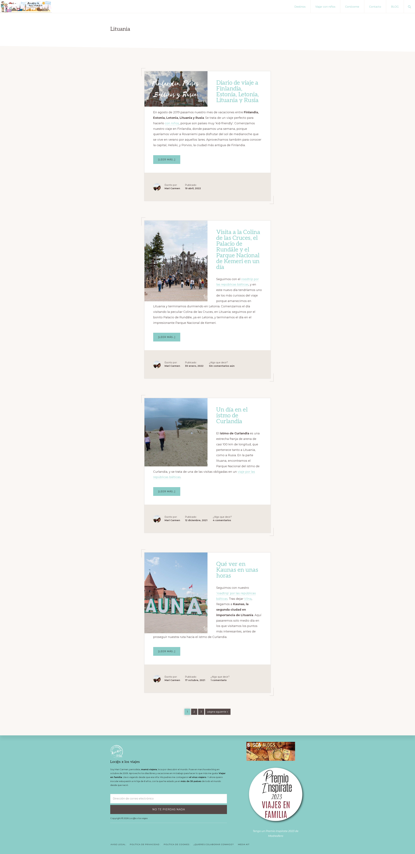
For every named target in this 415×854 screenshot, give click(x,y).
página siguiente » (217, 712)
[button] (409, 6)
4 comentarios (222, 520)
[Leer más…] (169, 161)
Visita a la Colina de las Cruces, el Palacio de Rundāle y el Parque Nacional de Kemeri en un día (238, 250)
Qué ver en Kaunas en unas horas (237, 570)
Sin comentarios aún (222, 365)
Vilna (248, 599)
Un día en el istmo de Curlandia (232, 415)
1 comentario (219, 680)
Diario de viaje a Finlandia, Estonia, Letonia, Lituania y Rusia (237, 91)
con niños (172, 123)
